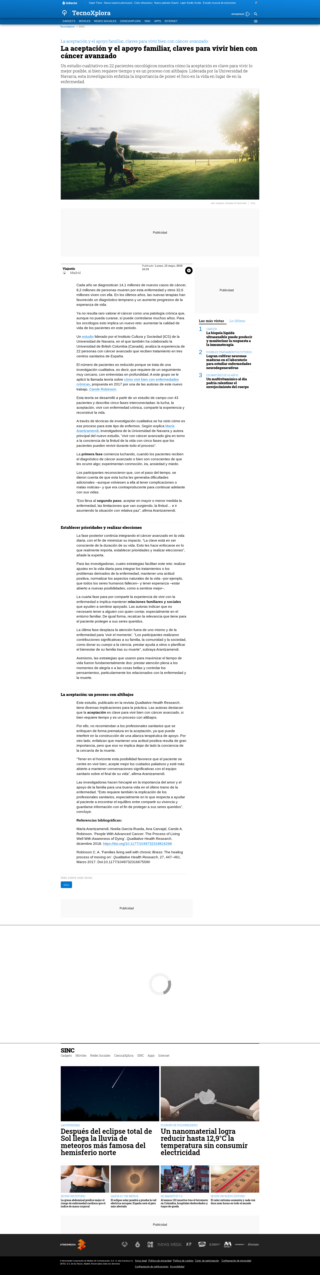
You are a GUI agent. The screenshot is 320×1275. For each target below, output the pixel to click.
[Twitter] (64, 273)
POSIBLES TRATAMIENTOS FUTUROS (229, 352)
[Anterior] (85, 3)
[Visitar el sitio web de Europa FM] (214, 1244)
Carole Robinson (102, 389)
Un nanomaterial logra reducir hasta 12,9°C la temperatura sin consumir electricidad (204, 1142)
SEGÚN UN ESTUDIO (73, 1196)
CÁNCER (211, 329)
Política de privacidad (159, 1260)
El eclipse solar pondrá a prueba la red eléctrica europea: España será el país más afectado (133, 1203)
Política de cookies (183, 1260)
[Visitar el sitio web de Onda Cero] (202, 1244)
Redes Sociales (105, 21)
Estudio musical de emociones (219, 2)
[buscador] (255, 14)
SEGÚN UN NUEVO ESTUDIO (228, 1196)
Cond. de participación (207, 1260)
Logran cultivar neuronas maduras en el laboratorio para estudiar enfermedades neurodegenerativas (228, 362)
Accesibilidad (177, 1266)
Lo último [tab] (237, 320)
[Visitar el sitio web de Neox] (150, 1244)
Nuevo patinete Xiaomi (166, 2)
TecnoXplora (67, 26)
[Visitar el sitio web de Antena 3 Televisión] (124, 1244)
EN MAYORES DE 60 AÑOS (222, 375)
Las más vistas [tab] (211, 320)
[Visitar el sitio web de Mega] (176, 1244)
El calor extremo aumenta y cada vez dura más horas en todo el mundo (233, 1201)
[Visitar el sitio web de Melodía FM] (227, 1244)
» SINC (80, 26)
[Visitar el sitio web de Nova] (163, 1244)
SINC (147, 21)
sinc (66, 885)
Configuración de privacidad (236, 1260)
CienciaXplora (130, 21)
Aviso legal (141, 1260)
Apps (157, 21)
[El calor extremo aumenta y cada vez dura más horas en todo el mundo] (235, 1179)
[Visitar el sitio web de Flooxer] (253, 1244)
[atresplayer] (239, 14)
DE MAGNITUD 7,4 (171, 1196)
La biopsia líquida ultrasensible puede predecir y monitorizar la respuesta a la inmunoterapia (229, 339)
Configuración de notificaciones (152, 1266)
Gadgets (69, 21)
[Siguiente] (256, 3)
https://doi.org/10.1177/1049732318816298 (137, 844)
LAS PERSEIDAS (70, 1125)
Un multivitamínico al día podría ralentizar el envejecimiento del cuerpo (227, 383)
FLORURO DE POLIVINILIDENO (179, 1125)
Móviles (84, 21)
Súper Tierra (95, 2)
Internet (171, 21)
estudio (88, 337)
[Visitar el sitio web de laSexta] (137, 1244)
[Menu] (255, 21)
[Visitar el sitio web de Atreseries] (189, 1244)
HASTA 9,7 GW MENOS (124, 1196)
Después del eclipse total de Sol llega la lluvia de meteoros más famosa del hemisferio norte (106, 1142)
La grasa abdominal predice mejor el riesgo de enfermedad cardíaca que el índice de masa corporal (83, 1203)
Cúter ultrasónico (143, 2)
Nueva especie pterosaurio (118, 2)
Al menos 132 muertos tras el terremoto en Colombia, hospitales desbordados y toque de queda (184, 1203)
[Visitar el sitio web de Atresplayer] (240, 1244)
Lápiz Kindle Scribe (190, 2)
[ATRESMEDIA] (73, 1245)
